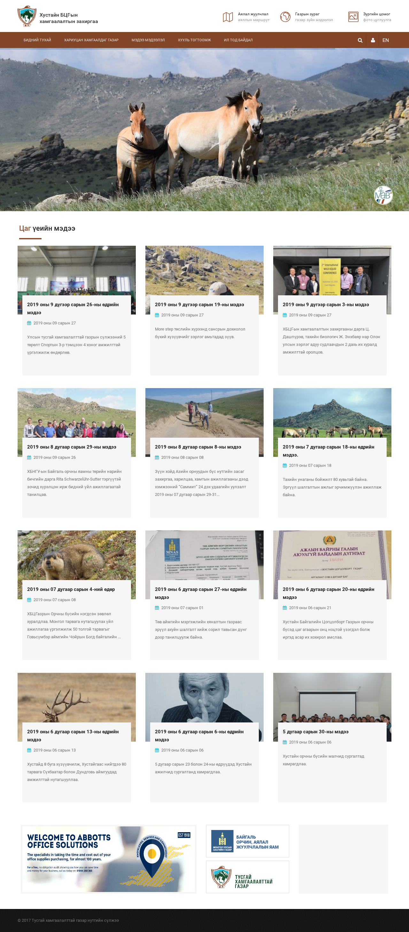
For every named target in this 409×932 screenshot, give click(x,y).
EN (385, 40)
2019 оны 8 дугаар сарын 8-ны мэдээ (198, 447)
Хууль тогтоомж (194, 40)
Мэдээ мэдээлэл (148, 40)
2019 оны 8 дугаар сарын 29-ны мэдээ (71, 447)
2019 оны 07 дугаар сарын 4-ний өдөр (71, 589)
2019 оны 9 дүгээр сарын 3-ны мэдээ (326, 304)
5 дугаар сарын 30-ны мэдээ (316, 732)
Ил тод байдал (238, 40)
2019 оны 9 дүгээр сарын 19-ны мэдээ (199, 304)
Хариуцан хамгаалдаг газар (91, 40)
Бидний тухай (37, 40)
